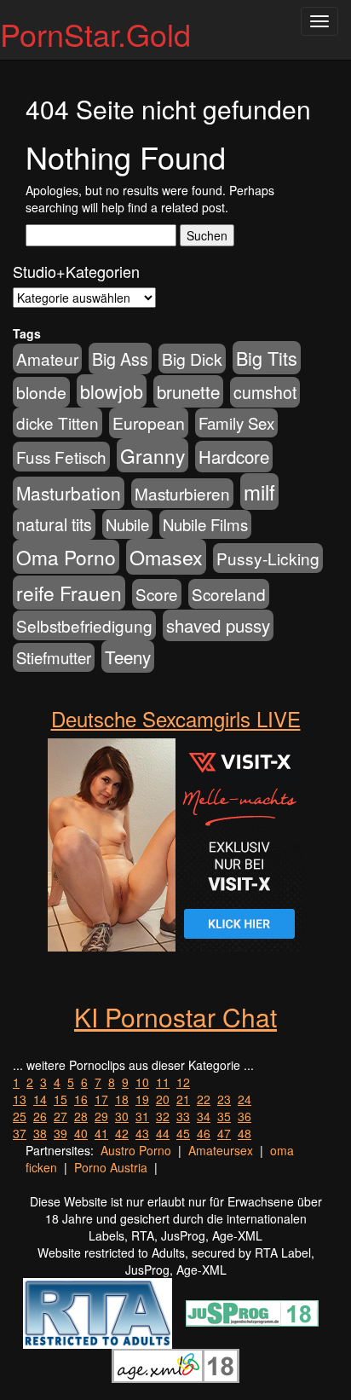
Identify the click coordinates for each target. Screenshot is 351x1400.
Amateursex (220, 1150)
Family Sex (236, 423)
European (148, 423)
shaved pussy (218, 625)
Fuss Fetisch (61, 456)
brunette (188, 391)
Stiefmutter (53, 657)
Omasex (166, 556)
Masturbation (68, 493)
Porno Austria (110, 1167)
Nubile (127, 524)
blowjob (111, 391)
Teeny (128, 656)
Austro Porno (136, 1150)
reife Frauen (69, 592)
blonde (41, 392)
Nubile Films (205, 524)
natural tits (54, 524)
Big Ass (120, 358)
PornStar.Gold (95, 33)
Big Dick (192, 358)
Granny (152, 455)
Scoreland (229, 593)
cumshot (264, 392)
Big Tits (266, 357)
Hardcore (234, 456)
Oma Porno (66, 556)
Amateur (47, 358)
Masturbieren (182, 493)
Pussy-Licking (267, 558)
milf (259, 491)
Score (156, 593)
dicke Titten (57, 422)
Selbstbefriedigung (84, 625)
